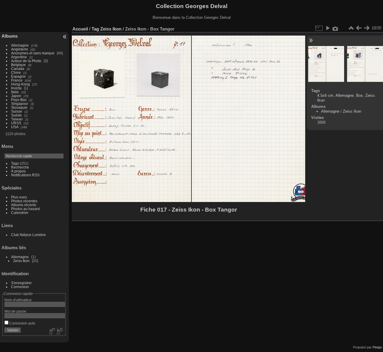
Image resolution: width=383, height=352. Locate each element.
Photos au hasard (25, 209)
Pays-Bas (19, 100)
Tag (95, 28)
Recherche (20, 167)
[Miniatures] (351, 28)
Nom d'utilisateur (18, 300)
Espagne (18, 76)
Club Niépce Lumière (28, 235)
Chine (16, 72)
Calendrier (19, 213)
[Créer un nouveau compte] (51, 331)
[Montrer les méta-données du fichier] (335, 28)
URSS (16, 123)
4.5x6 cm (325, 95)
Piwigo (377, 347)
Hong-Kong (20, 84)
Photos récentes (24, 201)
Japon (16, 96)
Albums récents (23, 205)
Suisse (16, 111)
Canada (17, 69)
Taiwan (17, 119)
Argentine (19, 57)
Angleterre (19, 49)
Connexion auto (21, 323)
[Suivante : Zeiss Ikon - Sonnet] (366, 28)
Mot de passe (15, 311)
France (16, 80)
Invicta (16, 88)
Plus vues (19, 197)
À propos (18, 171)
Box (359, 95)
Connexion (20, 287)
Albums (9, 36)
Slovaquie (19, 107)
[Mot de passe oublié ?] (59, 331)
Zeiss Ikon (21, 261)
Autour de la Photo (26, 61)
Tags (15, 163)
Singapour (19, 103)
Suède (16, 115)
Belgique (18, 65)
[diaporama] (328, 28)
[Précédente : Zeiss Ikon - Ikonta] (359, 28)
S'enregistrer (21, 283)
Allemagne (20, 45)
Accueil (80, 28)
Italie (15, 92)
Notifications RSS (25, 175)
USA (14, 127)
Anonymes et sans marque (32, 53)
